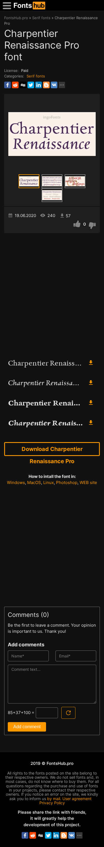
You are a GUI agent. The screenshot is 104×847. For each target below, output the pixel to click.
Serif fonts (36, 76)
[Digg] (23, 85)
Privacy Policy (52, 802)
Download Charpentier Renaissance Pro (52, 451)
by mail (53, 798)
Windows (16, 482)
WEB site (88, 482)
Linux (48, 482)
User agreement (77, 798)
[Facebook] (7, 85)
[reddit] (15, 85)
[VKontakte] (54, 85)
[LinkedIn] (38, 85)
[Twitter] (30, 85)
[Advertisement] (52, 293)
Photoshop (66, 482)
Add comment (26, 726)
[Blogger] (46, 85)
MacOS (34, 482)
